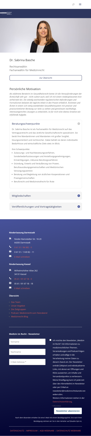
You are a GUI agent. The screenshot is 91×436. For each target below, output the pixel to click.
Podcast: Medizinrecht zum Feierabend (29, 313)
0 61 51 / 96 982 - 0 (23, 247)
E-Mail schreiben (22, 256)
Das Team (15, 302)
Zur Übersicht (45, 77)
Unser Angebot (18, 305)
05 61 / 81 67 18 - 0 (23, 279)
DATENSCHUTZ (17, 430)
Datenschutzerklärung (62, 401)
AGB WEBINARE (47, 430)
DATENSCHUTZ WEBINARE (68, 430)
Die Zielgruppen (18, 309)
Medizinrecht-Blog (19, 316)
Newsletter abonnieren (68, 411)
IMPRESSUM (32, 430)
